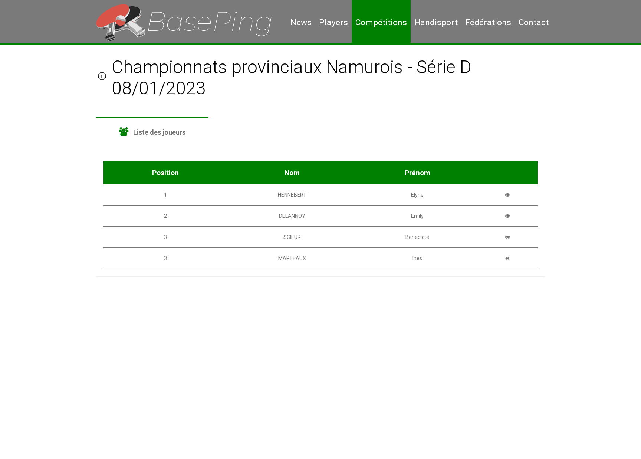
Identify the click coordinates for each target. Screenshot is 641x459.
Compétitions (381, 22)
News (301, 22)
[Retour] (102, 77)
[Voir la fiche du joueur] (507, 195)
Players (333, 22)
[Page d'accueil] (189, 22)
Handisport (436, 22)
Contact (534, 22)
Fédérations (488, 22)
